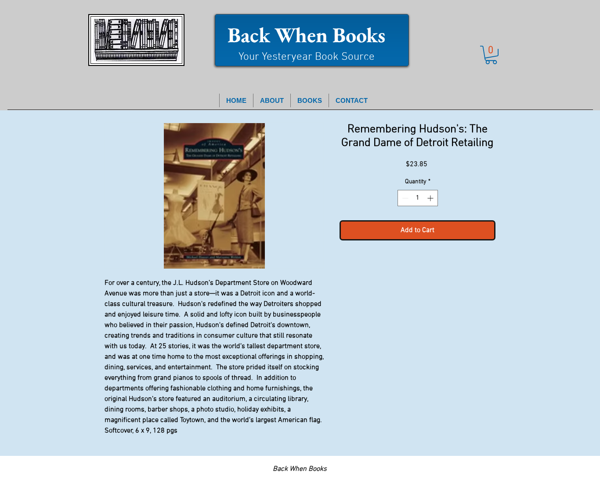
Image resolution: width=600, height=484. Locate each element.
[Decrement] (404, 198)
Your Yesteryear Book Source (307, 57)
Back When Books (306, 34)
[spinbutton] (418, 198)
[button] (491, 55)
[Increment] (431, 198)
